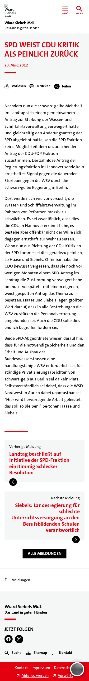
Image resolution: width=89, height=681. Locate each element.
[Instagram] (19, 639)
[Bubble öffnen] (77, 669)
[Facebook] (9, 639)
